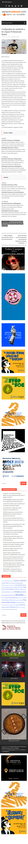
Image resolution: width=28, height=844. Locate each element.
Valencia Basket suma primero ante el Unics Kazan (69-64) (7, 237)
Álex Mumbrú (15, 609)
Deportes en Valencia (14, 658)
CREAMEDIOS (6, 751)
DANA (24, 585)
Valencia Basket (5, 607)
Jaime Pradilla (9, 589)
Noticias (12, 223)
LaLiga (16, 591)
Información (5, 223)
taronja (17, 605)
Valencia (22, 605)
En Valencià (19, 221)
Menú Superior (8, 2)
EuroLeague (14, 587)
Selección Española (5, 605)
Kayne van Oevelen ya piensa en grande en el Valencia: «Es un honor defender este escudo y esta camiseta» (13, 532)
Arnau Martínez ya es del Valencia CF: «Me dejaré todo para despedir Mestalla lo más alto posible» (14, 526)
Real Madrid (17, 600)
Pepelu (19, 597)
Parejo (6, 597)
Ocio (17, 223)
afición (3, 580)
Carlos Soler (5, 583)
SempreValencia (12, 605)
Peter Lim (22, 597)
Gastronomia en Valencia (14, 740)
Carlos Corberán (20, 580)
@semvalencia (16, 36)
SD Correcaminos (20, 602)
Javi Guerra (16, 589)
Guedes (21, 587)
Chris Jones (12, 583)
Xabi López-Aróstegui (8, 609)
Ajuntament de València (8, 580)
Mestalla (19, 594)
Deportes (12, 221)
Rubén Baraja (10, 602)
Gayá (18, 587)
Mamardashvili (6, 595)
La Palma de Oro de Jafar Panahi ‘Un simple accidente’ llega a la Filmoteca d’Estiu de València (13, 538)
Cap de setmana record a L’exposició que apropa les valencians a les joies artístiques (20, 239)
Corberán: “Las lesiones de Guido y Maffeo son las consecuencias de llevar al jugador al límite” (14, 495)
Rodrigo (21, 600)
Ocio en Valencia (14, 678)
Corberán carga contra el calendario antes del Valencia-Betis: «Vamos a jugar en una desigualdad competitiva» (13, 564)
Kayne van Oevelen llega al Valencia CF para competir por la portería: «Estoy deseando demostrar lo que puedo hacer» (14, 558)
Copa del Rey (18, 585)
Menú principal (8, 23)
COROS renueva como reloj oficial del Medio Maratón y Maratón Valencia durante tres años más (13, 514)
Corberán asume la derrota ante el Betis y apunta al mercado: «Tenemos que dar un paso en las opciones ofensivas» (13, 544)
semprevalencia (11, 749)
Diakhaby (4, 587)
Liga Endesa (23, 592)
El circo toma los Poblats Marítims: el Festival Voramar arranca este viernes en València (13, 520)
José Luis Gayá (5, 592)
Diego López (9, 587)
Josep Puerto (22, 589)
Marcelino (12, 595)
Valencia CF (13, 607)
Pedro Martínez (12, 598)
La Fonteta (11, 592)
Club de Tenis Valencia (9, 585)
